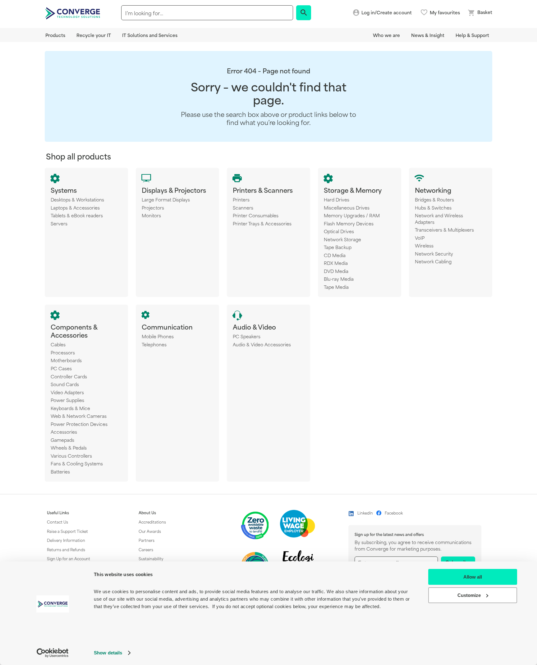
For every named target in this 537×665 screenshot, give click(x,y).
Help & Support (472, 35)
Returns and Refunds (66, 549)
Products (55, 35)
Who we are (386, 35)
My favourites (445, 12)
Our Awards (150, 531)
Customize (469, 595)
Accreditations (152, 522)
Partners (146, 540)
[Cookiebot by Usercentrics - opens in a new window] (52, 653)
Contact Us (57, 522)
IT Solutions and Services (149, 35)
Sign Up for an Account (68, 558)
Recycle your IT (93, 35)
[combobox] (207, 12)
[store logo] (73, 12)
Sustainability (151, 558)
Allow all (472, 577)
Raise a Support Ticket (67, 531)
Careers (146, 549)
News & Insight (427, 35)
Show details (108, 652)
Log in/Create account (386, 12)
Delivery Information (66, 540)
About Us (147, 512)
